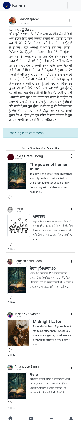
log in (21, 133)
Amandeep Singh (27, 366)
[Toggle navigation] (72, 5)
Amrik (19, 209)
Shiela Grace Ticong (29, 156)
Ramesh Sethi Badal (29, 261)
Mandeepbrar (29, 19)
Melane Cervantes (27, 314)
